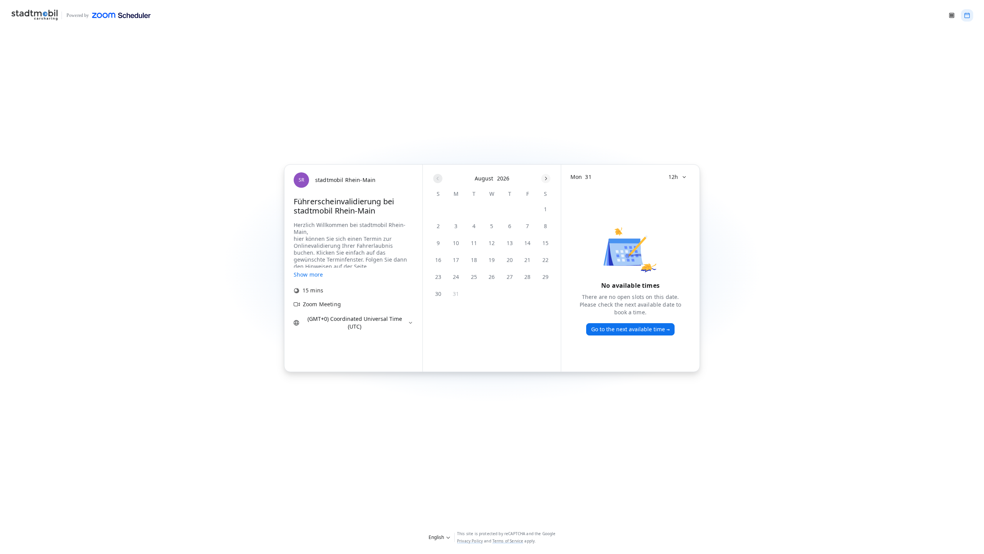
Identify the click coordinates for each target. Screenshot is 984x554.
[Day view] (967, 15)
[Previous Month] (437, 178)
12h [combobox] (673, 176)
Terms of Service (507, 541)
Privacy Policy (470, 541)
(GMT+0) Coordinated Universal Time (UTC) (355, 322)
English (436, 537)
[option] (545, 209)
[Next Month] (545, 178)
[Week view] (952, 15)
